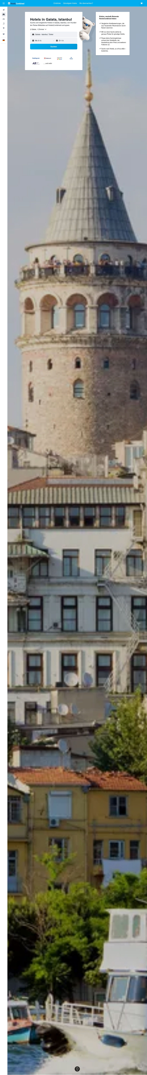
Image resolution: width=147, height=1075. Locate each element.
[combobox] (38, 29)
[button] (3, 3)
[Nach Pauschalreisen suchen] (3, 23)
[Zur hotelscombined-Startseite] (16, 3)
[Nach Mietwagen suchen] (3, 19)
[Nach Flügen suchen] (3, 10)
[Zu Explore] (3, 28)
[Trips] (3, 34)
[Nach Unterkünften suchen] (3, 14)
